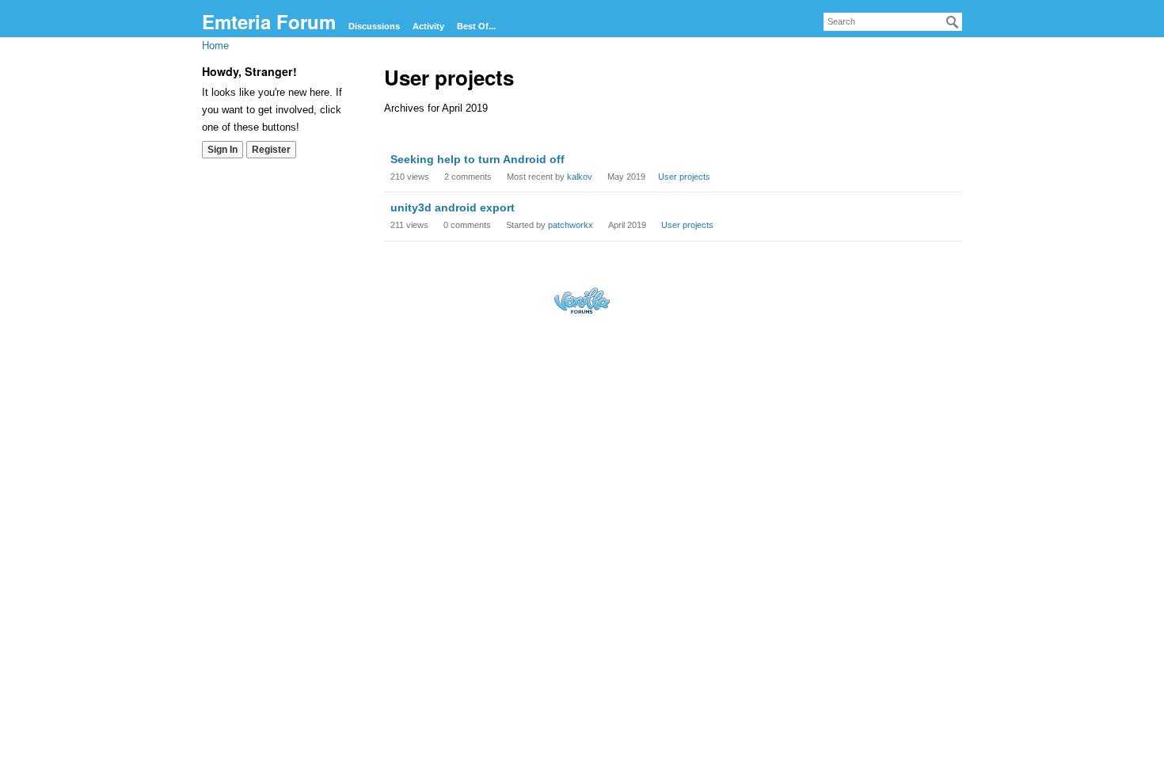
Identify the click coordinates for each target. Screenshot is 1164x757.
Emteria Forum (269, 21)
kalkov (579, 176)
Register (271, 149)
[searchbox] (893, 22)
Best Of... (476, 26)
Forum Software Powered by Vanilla (582, 300)
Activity (428, 26)
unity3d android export (452, 207)
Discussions (374, 26)
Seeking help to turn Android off (477, 159)
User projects (684, 176)
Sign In (222, 149)
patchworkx (570, 225)
